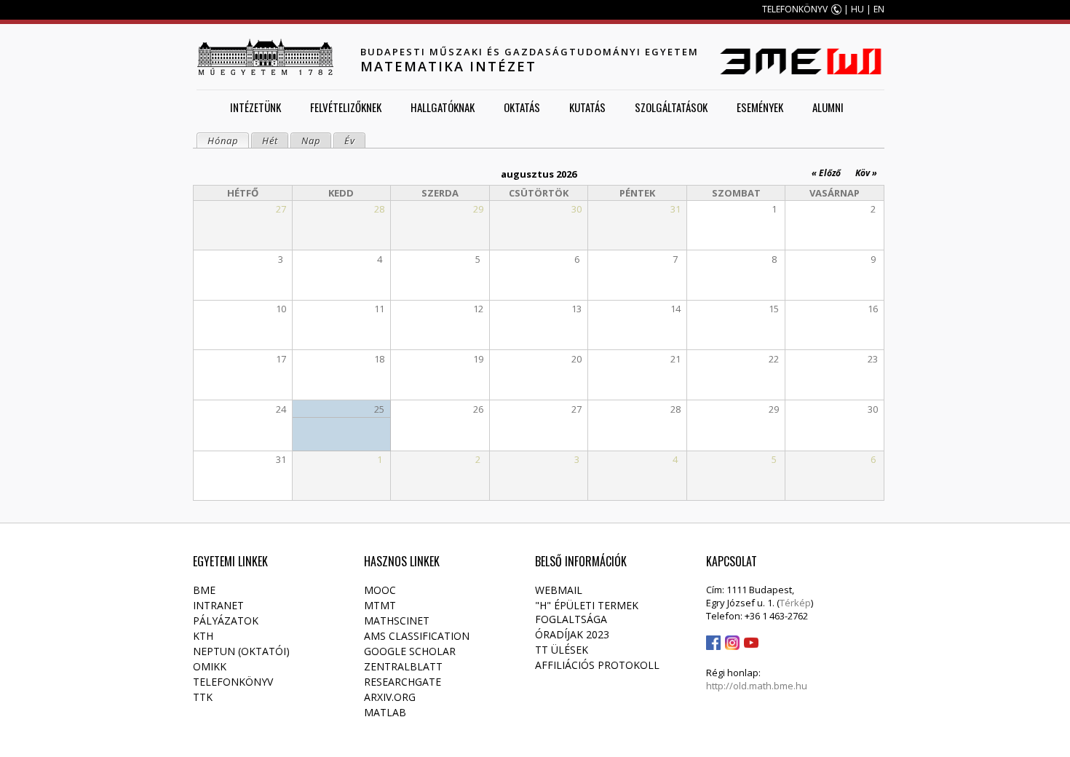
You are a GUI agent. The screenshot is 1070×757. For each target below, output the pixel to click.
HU (857, 9)
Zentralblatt (403, 666)
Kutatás (587, 107)
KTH (203, 636)
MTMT (380, 605)
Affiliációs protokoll (597, 665)
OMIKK (209, 666)
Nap (311, 140)
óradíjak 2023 (572, 634)
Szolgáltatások (671, 107)
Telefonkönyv (233, 682)
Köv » (866, 173)
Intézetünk (255, 107)
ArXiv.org (390, 697)
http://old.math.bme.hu (756, 685)
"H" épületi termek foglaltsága (586, 612)
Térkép (795, 602)
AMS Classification (416, 636)
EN (878, 9)
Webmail (558, 590)
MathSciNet (396, 620)
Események (760, 107)
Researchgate (402, 682)
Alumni (828, 107)
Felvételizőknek (345, 107)
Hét (270, 140)
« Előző (826, 173)
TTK (203, 697)
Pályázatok (225, 620)
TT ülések (561, 650)
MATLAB (385, 712)
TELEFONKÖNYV (795, 9)
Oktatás (522, 107)
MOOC (380, 590)
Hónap (227, 140)
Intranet (218, 605)
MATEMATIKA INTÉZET (448, 66)
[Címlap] (265, 57)
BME (204, 590)
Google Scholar (410, 651)
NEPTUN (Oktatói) (241, 651)
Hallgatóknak (443, 107)
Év (349, 140)
